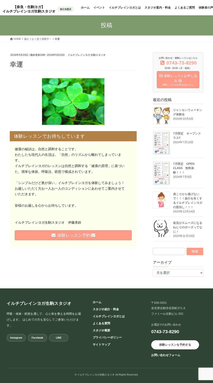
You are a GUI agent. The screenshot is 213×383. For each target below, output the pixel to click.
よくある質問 (101, 323)
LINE (59, 337)
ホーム (97, 302)
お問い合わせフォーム (165, 355)
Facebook (37, 337)
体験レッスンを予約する (175, 344)
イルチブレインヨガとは (109, 316)
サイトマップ (101, 344)
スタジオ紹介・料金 (106, 309)
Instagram (16, 337)
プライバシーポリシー (107, 337)
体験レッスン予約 (73, 235)
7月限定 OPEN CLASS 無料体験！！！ (183, 168)
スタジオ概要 (101, 330)
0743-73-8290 (165, 331)
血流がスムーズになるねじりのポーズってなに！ (187, 227)
